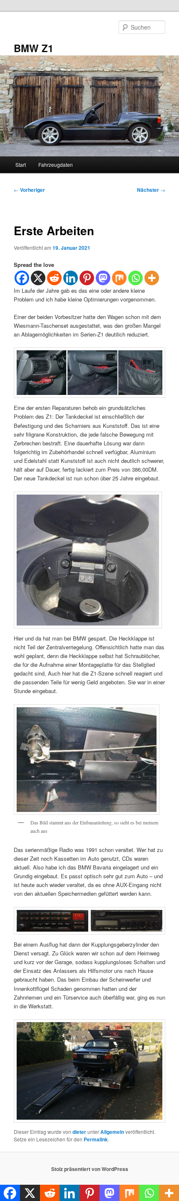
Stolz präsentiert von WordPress (89, 1169)
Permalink (96, 1139)
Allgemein (112, 1132)
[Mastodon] (103, 278)
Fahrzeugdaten (55, 164)
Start (20, 164)
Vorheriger (29, 189)
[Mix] (119, 278)
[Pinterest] (87, 278)
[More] (151, 278)
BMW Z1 (33, 48)
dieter (79, 1132)
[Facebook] (22, 278)
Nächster (151, 189)
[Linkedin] (70, 278)
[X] (38, 278)
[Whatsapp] (135, 278)
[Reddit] (54, 278)
